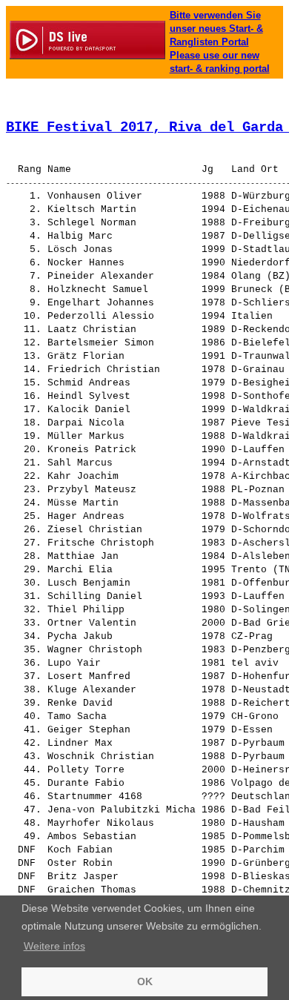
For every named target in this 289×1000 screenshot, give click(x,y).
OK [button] (145, 981)
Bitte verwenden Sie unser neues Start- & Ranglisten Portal (216, 28)
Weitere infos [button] (54, 946)
